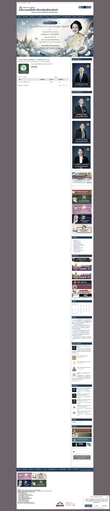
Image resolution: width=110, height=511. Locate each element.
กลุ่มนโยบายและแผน (76, 241)
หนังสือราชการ (32, 16)
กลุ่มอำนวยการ (75, 240)
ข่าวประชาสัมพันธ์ (40, 16)
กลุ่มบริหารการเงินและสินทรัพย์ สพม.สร (33, 61)
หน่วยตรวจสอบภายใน (77, 249)
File (19, 79)
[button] (107, 496)
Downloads (61, 79)
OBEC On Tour (81, 16)
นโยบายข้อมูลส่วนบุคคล (67, 16)
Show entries (22, 77)
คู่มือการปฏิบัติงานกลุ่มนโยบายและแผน (83, 361)
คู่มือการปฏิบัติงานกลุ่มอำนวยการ (83, 356)
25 (86, 311)
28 (75, 312)
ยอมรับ (88, 505)
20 (72, 311)
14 (75, 309)
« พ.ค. (73, 313)
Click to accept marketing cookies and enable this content (82, 457)
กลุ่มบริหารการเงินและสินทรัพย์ (78, 245)
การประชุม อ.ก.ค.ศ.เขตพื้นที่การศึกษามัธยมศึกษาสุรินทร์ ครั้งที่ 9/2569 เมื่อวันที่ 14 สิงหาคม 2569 (81, 331)
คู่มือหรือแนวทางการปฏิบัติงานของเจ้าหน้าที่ (83, 346)
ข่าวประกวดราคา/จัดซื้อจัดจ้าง (45, 61)
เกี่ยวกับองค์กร (25, 16)
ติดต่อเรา (74, 16)
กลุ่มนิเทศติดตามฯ (76, 246)
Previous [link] (59, 85)
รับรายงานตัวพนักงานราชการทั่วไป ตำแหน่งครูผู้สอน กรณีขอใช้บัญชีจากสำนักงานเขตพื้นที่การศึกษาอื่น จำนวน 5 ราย (81, 338)
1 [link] (63, 85)
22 (78, 311)
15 (78, 309)
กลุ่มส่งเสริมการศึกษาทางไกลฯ (78, 250)
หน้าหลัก (19, 16)
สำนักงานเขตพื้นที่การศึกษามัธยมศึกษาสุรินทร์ (38, 10)
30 (81, 312)
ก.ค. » (76, 313)
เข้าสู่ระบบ (29, 2)
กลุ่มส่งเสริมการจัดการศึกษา (78, 248)
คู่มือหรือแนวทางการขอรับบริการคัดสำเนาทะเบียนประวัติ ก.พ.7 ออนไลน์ (84, 400)
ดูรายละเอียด (104, 505)
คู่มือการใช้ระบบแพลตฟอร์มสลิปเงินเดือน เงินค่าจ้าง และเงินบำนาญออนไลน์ (84, 389)
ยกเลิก (96, 505)
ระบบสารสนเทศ (23, 2)
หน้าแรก (18, 2)
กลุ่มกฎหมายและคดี (76, 251)
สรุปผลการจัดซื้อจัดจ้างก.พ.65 (25, 82)
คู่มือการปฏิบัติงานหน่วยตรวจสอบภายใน (84, 367)
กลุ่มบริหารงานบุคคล (77, 242)
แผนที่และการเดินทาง (21, 490)
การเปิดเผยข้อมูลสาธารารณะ (56, 16)
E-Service (47, 16)
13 (72, 309)
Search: (55, 77)
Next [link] (67, 85)
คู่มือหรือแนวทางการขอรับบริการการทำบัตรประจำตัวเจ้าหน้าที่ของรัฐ (83, 394)
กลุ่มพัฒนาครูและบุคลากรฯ (78, 244)
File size (51, 79)
